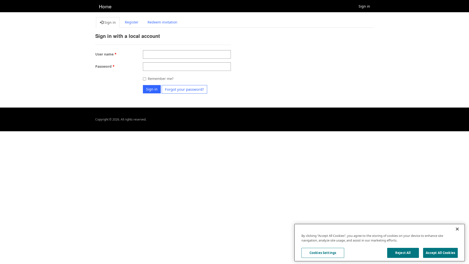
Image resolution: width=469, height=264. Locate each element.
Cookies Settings (322, 253)
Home (105, 6)
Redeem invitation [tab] (162, 22)
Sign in (364, 6)
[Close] (457, 229)
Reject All (403, 253)
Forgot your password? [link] (184, 89)
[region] (379, 243)
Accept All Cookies (440, 253)
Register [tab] (132, 22)
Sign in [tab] (109, 22)
